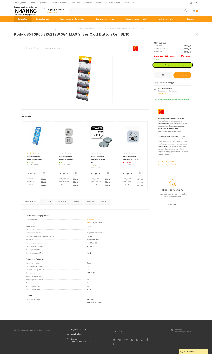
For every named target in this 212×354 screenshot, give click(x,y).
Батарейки (91, 219)
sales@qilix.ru (76, 334)
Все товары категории (166, 161)
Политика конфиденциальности (183, 331)
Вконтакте (115, 331)
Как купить (62, 202)
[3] (32, 48)
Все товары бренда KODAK (167, 165)
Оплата (77, 202)
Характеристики (30, 202)
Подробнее (162, 93)
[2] (29, 48)
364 (88, 223)
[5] (37, 48)
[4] (34, 48)
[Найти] (186, 11)
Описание (47, 202)
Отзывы (104, 202)
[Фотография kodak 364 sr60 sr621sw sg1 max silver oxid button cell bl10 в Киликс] (85, 79)
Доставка (90, 202)
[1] (26, 48)
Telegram (121, 331)
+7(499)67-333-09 (56, 9)
